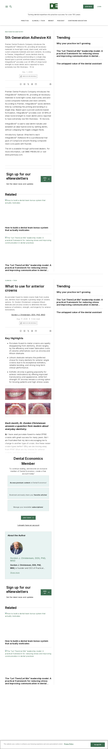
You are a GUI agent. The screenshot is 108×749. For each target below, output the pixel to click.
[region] (54, 744)
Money (51, 20)
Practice (25, 20)
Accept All (97, 744)
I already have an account (28, 525)
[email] (36, 84)
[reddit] (32, 84)
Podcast (61, 20)
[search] (10, 6)
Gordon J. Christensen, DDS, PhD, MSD (28, 315)
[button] (6, 6)
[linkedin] (24, 84)
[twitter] (28, 84)
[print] (50, 84)
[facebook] (21, 84)
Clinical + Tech (38, 20)
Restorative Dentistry (14, 32)
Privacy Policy (68, 744)
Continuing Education (77, 20)
